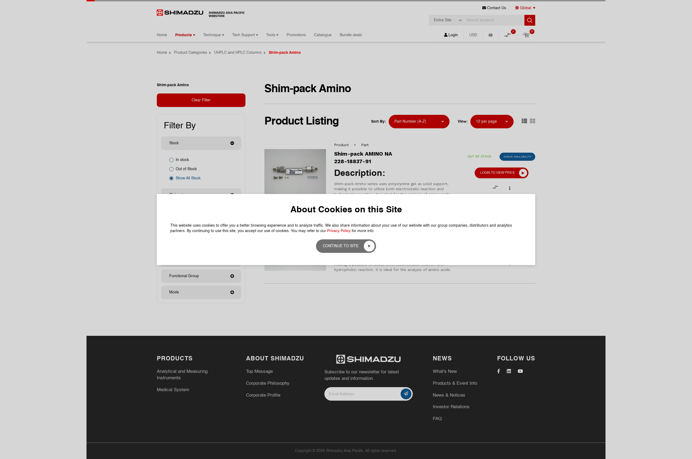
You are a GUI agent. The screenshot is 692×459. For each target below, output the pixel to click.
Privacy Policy (339, 231)
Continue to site (340, 246)
